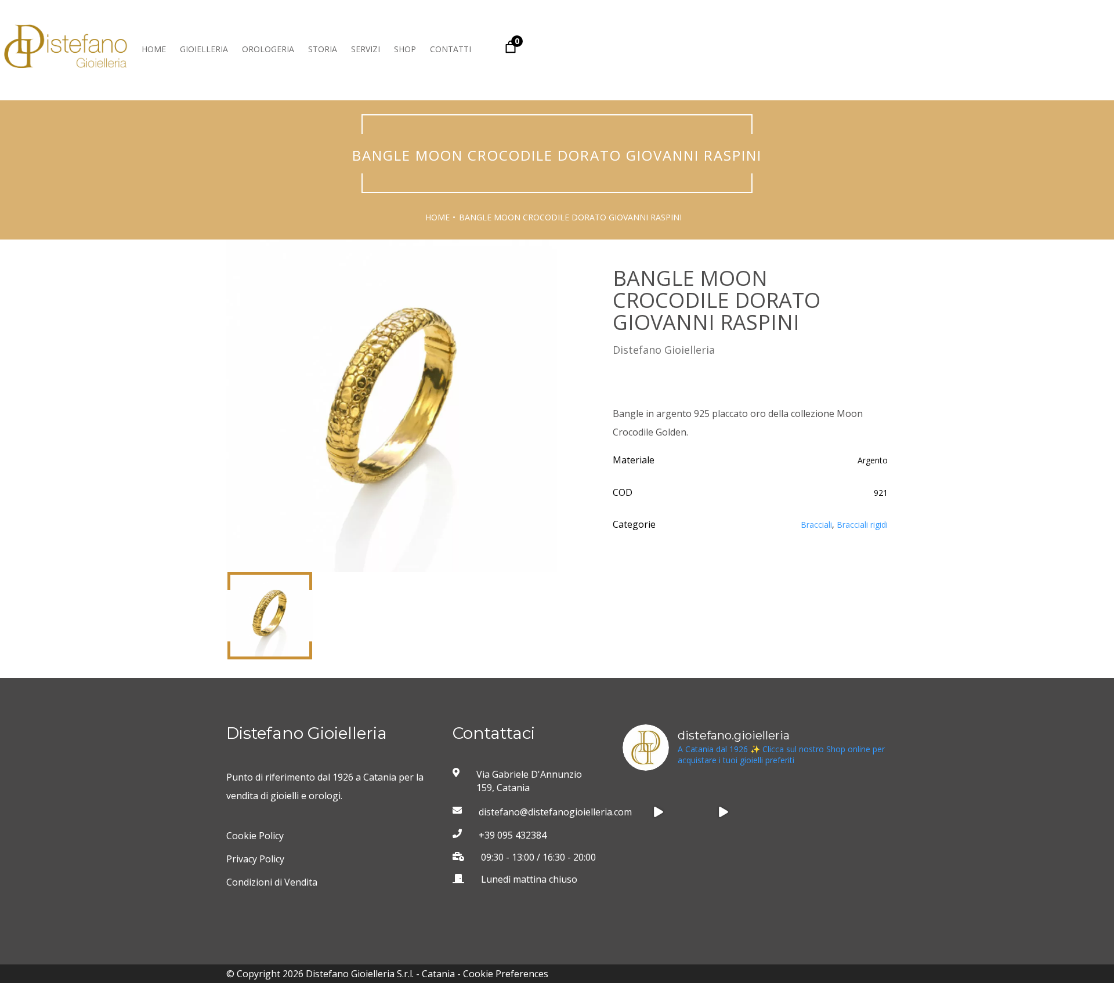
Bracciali (816, 524)
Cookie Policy (255, 835)
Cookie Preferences (505, 973)
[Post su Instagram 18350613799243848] (722, 811)
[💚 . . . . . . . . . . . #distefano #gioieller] (852, 811)
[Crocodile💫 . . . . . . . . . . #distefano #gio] (787, 876)
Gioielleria (204, 49)
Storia (322, 49)
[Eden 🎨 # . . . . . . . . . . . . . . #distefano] (852, 876)
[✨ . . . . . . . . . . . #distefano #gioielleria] (787, 811)
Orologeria (268, 49)
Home (154, 49)
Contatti (450, 49)
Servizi (365, 49)
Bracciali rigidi (862, 524)
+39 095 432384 (513, 835)
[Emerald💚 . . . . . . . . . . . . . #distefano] (658, 876)
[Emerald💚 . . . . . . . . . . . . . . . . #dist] (722, 876)
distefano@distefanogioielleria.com (540, 812)
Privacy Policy (255, 859)
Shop (405, 49)
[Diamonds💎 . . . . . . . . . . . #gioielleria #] (658, 811)
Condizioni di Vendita (271, 882)
